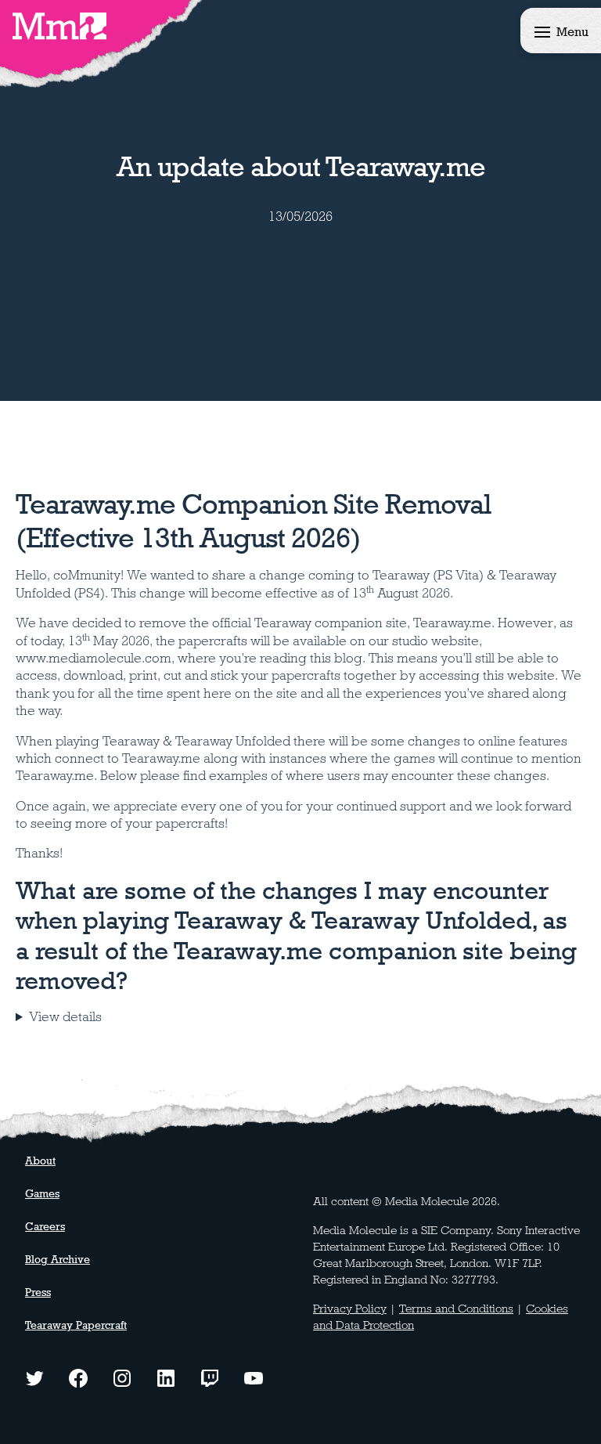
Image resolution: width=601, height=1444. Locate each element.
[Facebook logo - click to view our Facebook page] (78, 1376)
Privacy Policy (350, 1308)
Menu (572, 31)
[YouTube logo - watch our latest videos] (253, 1376)
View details (65, 1017)
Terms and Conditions (456, 1308)
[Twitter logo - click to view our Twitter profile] (34, 1376)
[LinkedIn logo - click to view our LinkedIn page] (166, 1376)
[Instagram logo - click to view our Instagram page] (122, 1376)
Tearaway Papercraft (76, 1325)
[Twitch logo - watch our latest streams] (210, 1376)
